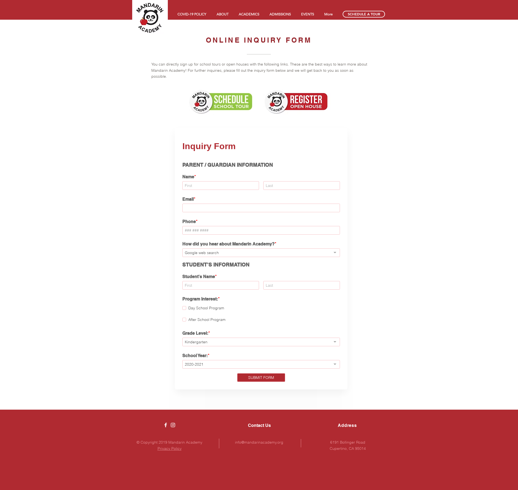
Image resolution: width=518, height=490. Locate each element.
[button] (222, 14)
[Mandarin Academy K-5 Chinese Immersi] (166, 425)
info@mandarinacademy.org (259, 442)
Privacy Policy (170, 448)
